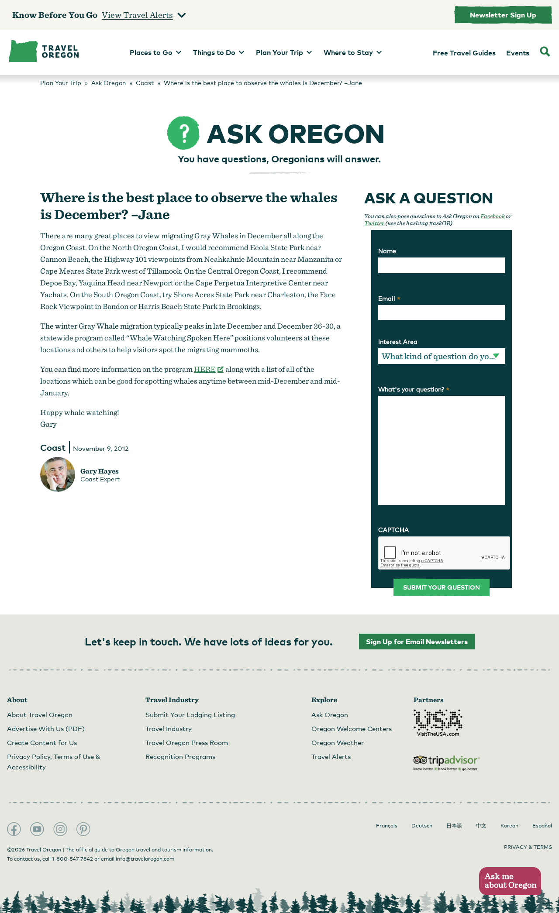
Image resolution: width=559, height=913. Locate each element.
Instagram (60, 829)
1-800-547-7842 (72, 859)
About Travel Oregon (39, 714)
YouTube (37, 829)
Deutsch (421, 826)
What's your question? (413, 389)
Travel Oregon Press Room (186, 742)
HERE (209, 369)
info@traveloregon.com (145, 859)
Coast (53, 447)
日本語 (454, 826)
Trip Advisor (447, 763)
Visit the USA (438, 723)
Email (389, 298)
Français (386, 826)
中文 (481, 826)
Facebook (492, 216)
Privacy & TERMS (528, 847)
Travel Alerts (331, 756)
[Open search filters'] (545, 52)
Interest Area (398, 341)
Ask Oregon (329, 714)
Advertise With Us (46, 728)
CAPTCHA (393, 529)
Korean (509, 826)
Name (387, 250)
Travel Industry (168, 728)
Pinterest (83, 829)
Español (542, 826)
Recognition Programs (180, 756)
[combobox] (441, 356)
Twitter (374, 223)
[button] (510, 881)
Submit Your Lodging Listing (190, 714)
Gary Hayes (99, 471)
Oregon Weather (337, 742)
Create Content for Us (42, 742)
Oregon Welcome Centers (351, 728)
